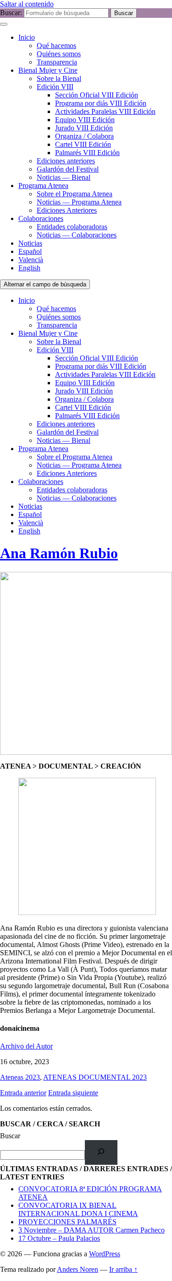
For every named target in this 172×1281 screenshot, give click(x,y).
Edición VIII (55, 87)
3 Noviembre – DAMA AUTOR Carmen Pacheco (91, 1230)
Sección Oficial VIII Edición (96, 95)
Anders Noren (77, 1269)
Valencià (30, 260)
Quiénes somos (59, 54)
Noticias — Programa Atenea (79, 202)
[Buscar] (101, 1152)
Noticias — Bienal (63, 177)
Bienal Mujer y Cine (48, 70)
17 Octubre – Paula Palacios (59, 1238)
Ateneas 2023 (20, 1077)
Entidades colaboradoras (72, 227)
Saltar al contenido (27, 4)
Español (30, 251)
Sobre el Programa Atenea (74, 194)
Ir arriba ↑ (123, 1269)
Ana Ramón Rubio (59, 553)
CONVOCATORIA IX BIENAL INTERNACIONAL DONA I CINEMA (78, 1209)
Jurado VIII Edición (84, 128)
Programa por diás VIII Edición (100, 103)
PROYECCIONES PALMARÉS (67, 1222)
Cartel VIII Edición (83, 144)
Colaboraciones (40, 218)
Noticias (30, 243)
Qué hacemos (56, 45)
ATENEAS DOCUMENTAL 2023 (95, 1077)
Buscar (10, 1136)
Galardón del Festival (68, 169)
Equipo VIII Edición (85, 120)
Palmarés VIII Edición (87, 152)
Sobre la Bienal (59, 78)
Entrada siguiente (73, 1093)
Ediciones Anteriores (67, 210)
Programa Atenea (43, 185)
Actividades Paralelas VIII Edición (105, 111)
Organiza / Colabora (84, 136)
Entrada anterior (23, 1093)
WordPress (104, 1254)
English (29, 268)
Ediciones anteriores (66, 161)
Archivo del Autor (26, 1046)
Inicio (26, 37)
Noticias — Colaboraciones (77, 235)
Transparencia (57, 62)
